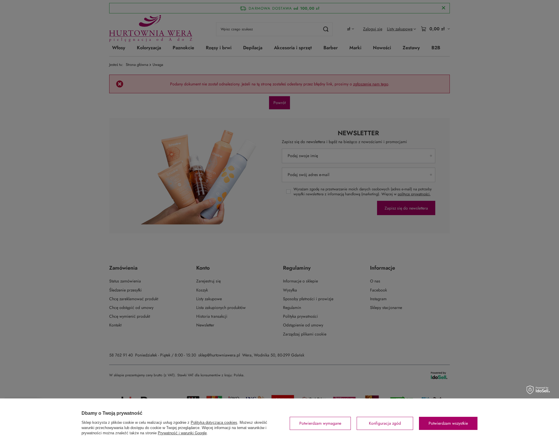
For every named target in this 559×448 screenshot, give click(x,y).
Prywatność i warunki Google (182, 433)
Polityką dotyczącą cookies (214, 422)
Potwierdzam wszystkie (448, 423)
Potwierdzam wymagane (320, 423)
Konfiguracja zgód (385, 423)
